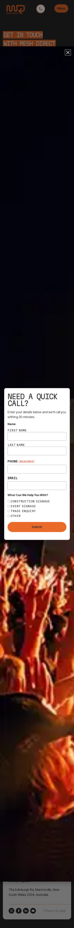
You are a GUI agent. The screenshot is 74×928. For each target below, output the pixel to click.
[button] (67, 52)
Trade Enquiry (23, 511)
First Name (17, 430)
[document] (37, 464)
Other (16, 515)
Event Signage (23, 506)
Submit (37, 527)
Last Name (16, 444)
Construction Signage (30, 501)
